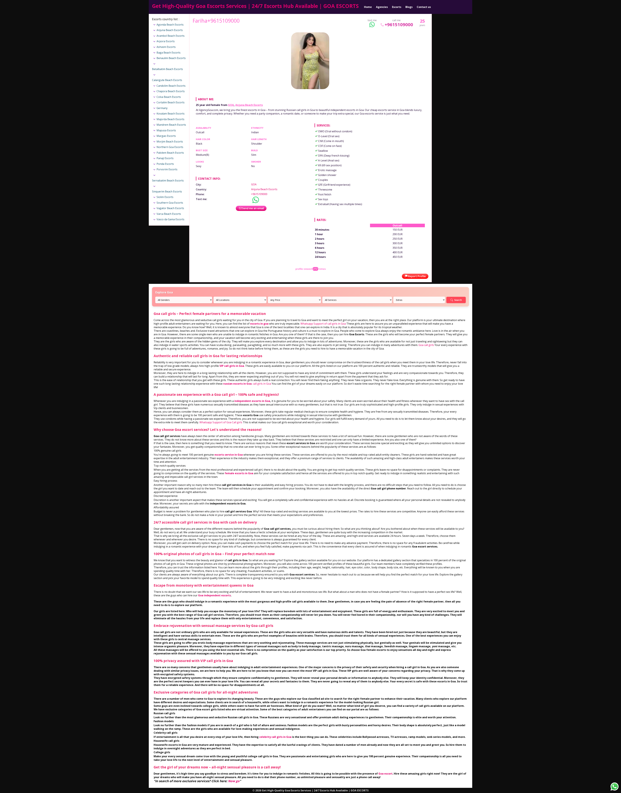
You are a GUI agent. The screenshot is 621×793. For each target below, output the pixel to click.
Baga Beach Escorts (168, 52)
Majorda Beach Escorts (170, 119)
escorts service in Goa (228, 454)
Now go (234, 781)
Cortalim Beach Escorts (171, 102)
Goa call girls (426, 345)
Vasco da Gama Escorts (170, 219)
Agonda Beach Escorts (170, 24)
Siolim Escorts (165, 197)
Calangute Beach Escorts (167, 80)
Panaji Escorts (165, 158)
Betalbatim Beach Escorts (167, 69)
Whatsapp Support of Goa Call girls (220, 422)
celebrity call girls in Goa (275, 737)
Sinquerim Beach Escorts (167, 191)
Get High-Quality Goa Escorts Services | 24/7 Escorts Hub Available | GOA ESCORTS (255, 5)
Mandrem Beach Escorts (171, 124)
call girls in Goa (262, 383)
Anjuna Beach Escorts (249, 105)
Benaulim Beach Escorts (171, 58)
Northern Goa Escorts (170, 147)
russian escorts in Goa (237, 383)
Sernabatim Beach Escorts (168, 180)
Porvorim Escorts (167, 169)
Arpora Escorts (166, 41)
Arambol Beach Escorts (171, 36)
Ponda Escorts (165, 164)
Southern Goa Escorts (170, 202)
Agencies (382, 7)
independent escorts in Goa (252, 401)
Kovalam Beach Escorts (171, 113)
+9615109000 (399, 24)
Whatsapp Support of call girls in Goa (323, 323)
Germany (162, 108)
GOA (231, 105)
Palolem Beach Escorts (170, 152)
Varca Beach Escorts (169, 214)
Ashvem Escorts (166, 47)
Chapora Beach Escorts (171, 91)
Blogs (409, 7)
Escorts (396, 7)
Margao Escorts (166, 136)
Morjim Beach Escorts (170, 141)
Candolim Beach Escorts (171, 86)
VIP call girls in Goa (231, 366)
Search (458, 299)
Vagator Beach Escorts (170, 208)
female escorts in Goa (239, 473)
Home (368, 7)
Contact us (424, 7)
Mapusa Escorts (166, 130)
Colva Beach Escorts (169, 97)
